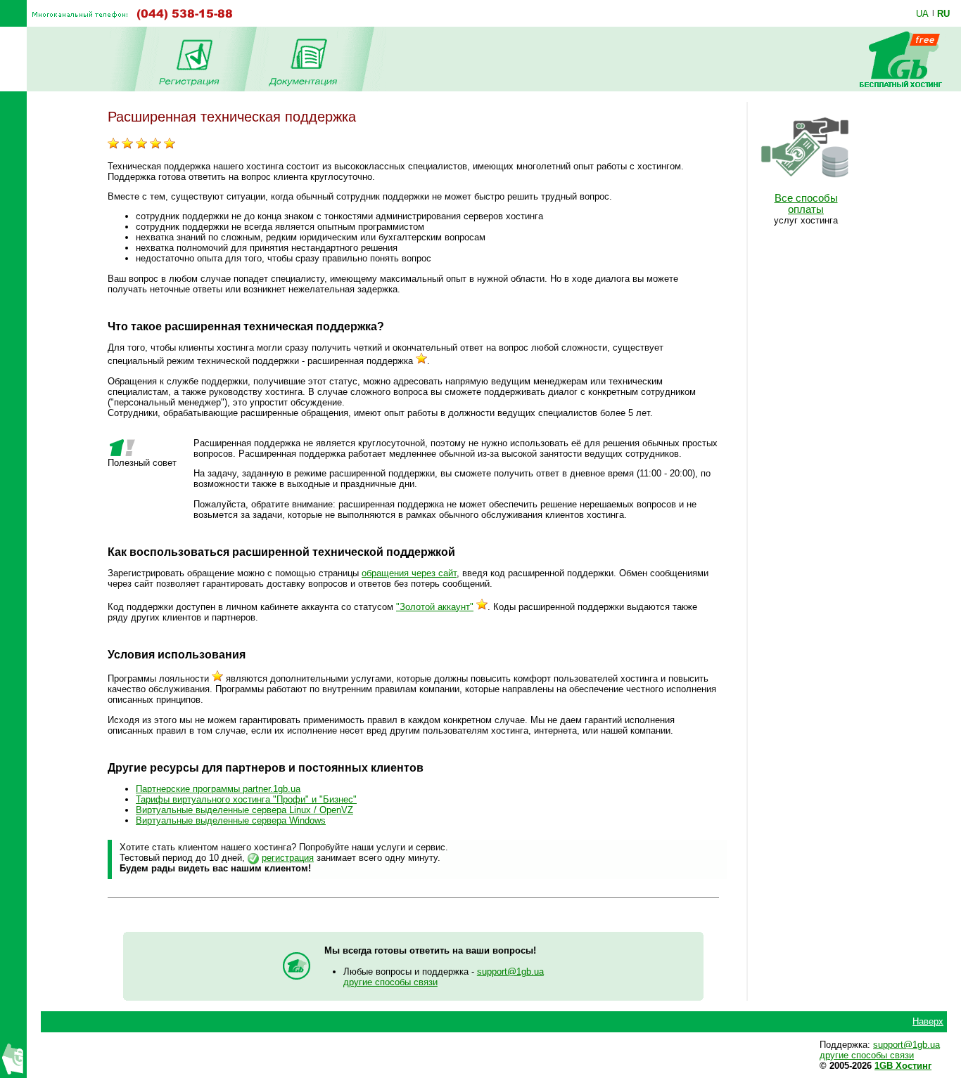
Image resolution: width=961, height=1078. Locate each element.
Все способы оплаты (806, 204)
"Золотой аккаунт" (434, 607)
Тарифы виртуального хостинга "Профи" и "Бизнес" (246, 799)
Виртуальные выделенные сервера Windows (231, 820)
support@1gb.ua (510, 971)
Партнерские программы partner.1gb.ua (218, 789)
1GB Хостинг (902, 1065)
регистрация (288, 857)
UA (922, 13)
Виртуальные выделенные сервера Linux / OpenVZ (244, 810)
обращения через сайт (409, 573)
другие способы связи (390, 982)
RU (943, 13)
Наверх (927, 1021)
